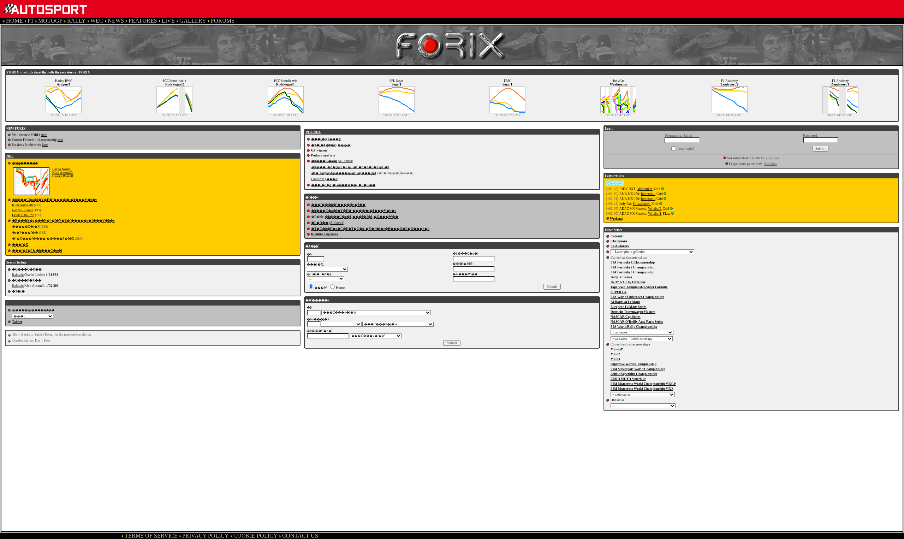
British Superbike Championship (634, 374)
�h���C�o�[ (324, 161)
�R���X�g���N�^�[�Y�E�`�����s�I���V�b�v (63, 221)
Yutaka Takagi (44, 334)
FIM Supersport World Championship (638, 369)
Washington (618, 84)
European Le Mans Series (629, 307)
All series (345, 161)
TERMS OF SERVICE (151, 536)
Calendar (617, 236)
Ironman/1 (648, 194)
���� (344, 145)
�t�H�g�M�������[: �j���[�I (343, 173)
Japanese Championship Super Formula (639, 287)
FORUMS (222, 21)
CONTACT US (300, 536)
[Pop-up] (662, 189)
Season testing (16, 262)
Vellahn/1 (654, 213)
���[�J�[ (321, 185)
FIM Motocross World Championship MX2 (642, 389)
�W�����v (317, 300)
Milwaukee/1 (642, 204)
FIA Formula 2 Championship (632, 267)
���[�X (20, 245)
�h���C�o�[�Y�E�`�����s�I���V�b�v (54, 200)
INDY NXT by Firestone (628, 282)
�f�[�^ (312, 197)
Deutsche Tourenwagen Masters (633, 312)
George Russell (62, 176)
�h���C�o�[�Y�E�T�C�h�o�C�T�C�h (350, 167)
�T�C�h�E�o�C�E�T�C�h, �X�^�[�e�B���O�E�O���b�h (370, 229)
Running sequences (324, 234)
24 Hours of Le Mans (625, 302)
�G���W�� (344, 185)
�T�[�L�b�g (323, 145)
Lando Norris (61, 169)
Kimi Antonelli (62, 172)
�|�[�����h (25, 163)
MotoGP (617, 349)
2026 (9, 156)
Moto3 (615, 359)
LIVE (168, 21)
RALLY (76, 21)
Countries (318, 179)
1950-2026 (313, 132)
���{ (334, 139)
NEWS (116, 21)
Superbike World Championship (633, 364)
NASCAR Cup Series (626, 317)
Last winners (620, 246)
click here (772, 158)
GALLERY (192, 21)
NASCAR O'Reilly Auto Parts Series (637, 322)
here (44, 135)
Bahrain (18, 275)
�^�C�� (366, 185)
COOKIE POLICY (255, 536)
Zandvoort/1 (840, 84)
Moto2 (615, 354)
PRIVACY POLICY (205, 536)
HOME (14, 21)
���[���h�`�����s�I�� (338, 205)
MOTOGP (50, 21)
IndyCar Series (621, 277)
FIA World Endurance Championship (637, 297)
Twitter (17, 322)
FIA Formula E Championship (633, 262)
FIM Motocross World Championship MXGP (643, 384)
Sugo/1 (397, 84)
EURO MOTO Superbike (628, 379)
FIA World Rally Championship (634, 326)
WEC (96, 21)
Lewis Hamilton (23, 215)
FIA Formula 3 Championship (632, 272)
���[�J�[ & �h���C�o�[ (37, 251)
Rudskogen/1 (285, 84)
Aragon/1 (64, 84)
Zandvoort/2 (729, 84)
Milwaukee (645, 189)
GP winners (319, 150)
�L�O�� (319, 223)
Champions (619, 241)
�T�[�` (19, 291)
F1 (31, 21)
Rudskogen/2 (174, 84)
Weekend (616, 218)
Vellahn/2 (654, 209)
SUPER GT (619, 292)
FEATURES (143, 21)
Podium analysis (323, 155)
